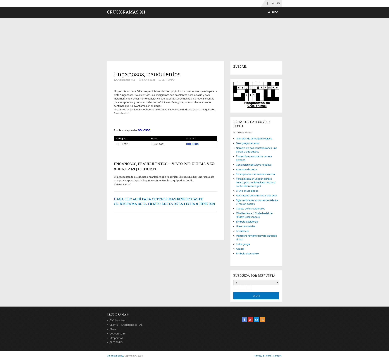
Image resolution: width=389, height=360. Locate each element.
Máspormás (116, 338)
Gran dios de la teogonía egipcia (254, 138)
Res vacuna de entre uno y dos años (256, 195)
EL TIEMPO (116, 342)
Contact (277, 356)
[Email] (256, 319)
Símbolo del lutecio (247, 221)
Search (256, 296)
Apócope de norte (246, 169)
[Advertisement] (194, 40)
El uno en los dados (247, 190)
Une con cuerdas (245, 226)
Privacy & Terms (263, 356)
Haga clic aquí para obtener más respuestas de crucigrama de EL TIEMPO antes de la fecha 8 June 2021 (164, 201)
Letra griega (243, 244)
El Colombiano (118, 320)
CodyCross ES (118, 333)
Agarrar (240, 248)
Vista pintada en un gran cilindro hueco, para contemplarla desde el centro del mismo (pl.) (256, 182)
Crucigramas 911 (126, 12)
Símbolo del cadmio (247, 253)
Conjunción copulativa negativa (254, 164)
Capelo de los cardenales (250, 208)
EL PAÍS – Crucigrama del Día (126, 324)
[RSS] (262, 319)
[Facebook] (244, 319)
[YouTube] (250, 319)
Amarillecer (242, 231)
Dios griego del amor (248, 143)
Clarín (113, 329)
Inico (274, 12)
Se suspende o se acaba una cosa (255, 174)
